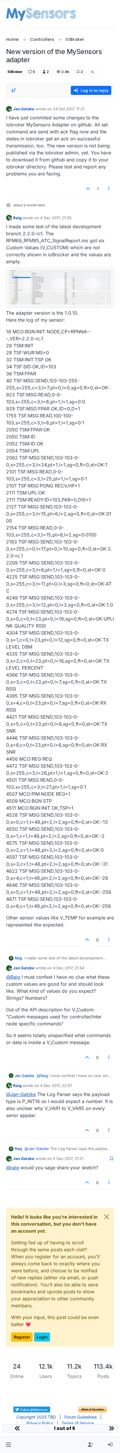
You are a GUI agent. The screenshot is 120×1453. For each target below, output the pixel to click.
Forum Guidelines (80, 1416)
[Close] (107, 1217)
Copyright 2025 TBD (36, 1416)
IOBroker (15, 71)
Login (42, 1336)
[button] (8, 1445)
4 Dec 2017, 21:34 (68, 968)
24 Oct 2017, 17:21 (68, 109)
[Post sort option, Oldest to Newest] (14, 90)
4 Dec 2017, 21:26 (55, 217)
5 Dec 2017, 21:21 (68, 1158)
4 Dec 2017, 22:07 (56, 1085)
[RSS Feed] (92, 72)
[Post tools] (109, 188)
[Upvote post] (88, 188)
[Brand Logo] (41, 14)
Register (22, 1336)
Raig (17, 217)
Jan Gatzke (23, 109)
